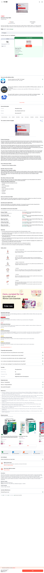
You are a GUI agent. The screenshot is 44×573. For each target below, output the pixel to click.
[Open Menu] (2, 2)
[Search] (39, 2)
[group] (22, 7)
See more (2, 320)
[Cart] (42, 2)
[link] (5, 2)
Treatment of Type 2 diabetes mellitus (9, 165)
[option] (4, 117)
